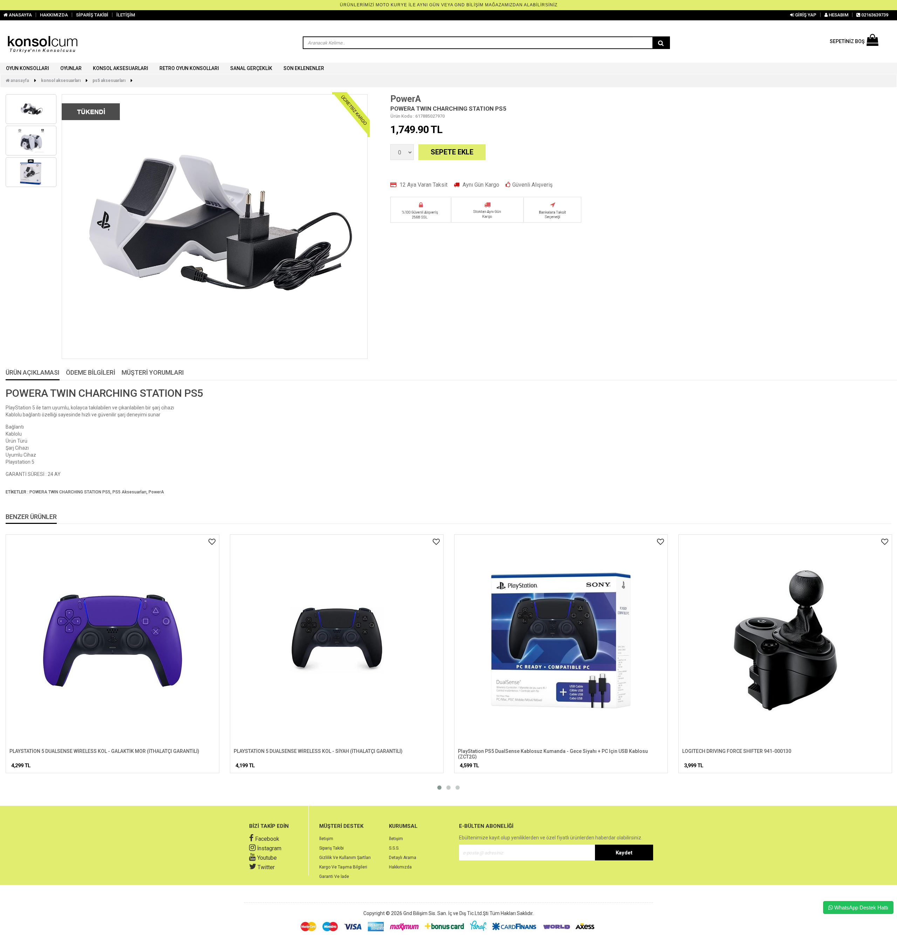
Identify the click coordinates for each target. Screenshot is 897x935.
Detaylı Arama (402, 857)
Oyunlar (71, 68)
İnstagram (268, 848)
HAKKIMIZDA (54, 15)
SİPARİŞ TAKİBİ (92, 15)
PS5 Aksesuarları (109, 80)
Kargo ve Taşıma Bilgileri (343, 867)
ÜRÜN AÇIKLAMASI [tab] (33, 372)
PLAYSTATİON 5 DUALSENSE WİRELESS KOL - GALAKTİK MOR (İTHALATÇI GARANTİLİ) (104, 751)
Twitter (265, 867)
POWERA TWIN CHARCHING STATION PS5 (69, 492)
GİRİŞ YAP (805, 15)
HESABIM (838, 15)
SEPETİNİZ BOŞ (847, 41)
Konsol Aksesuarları (120, 68)
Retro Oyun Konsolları (189, 68)
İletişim (326, 838)
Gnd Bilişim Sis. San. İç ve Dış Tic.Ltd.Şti (445, 913)
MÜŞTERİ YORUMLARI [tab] (153, 372)
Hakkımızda (400, 867)
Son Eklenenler (303, 68)
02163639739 (874, 15)
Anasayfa (19, 80)
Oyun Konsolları (27, 68)
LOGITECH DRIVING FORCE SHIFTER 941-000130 (736, 751)
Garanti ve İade (334, 876)
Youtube (266, 857)
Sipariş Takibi (331, 848)
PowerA (405, 99)
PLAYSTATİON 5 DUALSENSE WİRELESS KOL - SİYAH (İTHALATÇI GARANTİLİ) (318, 751)
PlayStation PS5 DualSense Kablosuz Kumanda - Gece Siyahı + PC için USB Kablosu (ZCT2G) (553, 753)
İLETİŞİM (125, 15)
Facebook (266, 839)
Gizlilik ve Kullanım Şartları (345, 857)
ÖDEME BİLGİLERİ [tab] (90, 372)
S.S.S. (394, 848)
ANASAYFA (20, 15)
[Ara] (660, 43)
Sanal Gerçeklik (251, 68)
